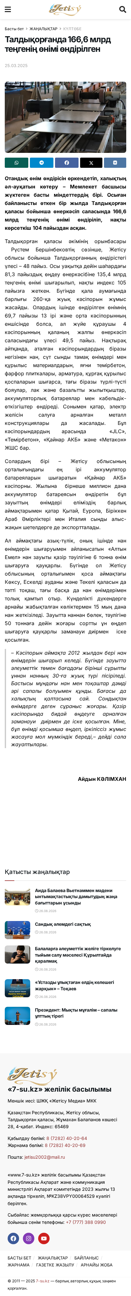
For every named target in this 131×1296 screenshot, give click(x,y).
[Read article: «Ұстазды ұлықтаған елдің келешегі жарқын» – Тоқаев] (17, 988)
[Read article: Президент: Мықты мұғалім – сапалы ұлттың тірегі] (17, 1016)
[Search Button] (122, 9)
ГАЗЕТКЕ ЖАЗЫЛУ (55, 1264)
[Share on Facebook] (67, 163)
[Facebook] (13, 1238)
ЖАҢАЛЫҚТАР (44, 28)
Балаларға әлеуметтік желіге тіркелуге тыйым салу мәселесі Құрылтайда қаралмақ (78, 955)
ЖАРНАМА (19, 1264)
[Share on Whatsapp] (16, 163)
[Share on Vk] (115, 163)
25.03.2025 (16, 65)
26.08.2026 (47, 911)
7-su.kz (43, 1281)
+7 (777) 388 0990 (85, 1222)
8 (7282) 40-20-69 (65, 1145)
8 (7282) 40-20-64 (66, 1138)
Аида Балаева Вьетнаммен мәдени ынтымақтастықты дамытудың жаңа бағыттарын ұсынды (76, 896)
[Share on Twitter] (91, 163)
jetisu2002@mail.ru (44, 1157)
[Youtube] (44, 1238)
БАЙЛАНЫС (86, 1257)
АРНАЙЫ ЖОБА (97, 1264)
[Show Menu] (8, 9)
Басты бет (14, 28)
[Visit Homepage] (65, 9)
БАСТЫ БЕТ (19, 1257)
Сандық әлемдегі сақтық (63, 924)
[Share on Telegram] (41, 163)
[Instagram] (28, 1238)
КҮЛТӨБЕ (72, 28)
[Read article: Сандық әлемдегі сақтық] (17, 930)
